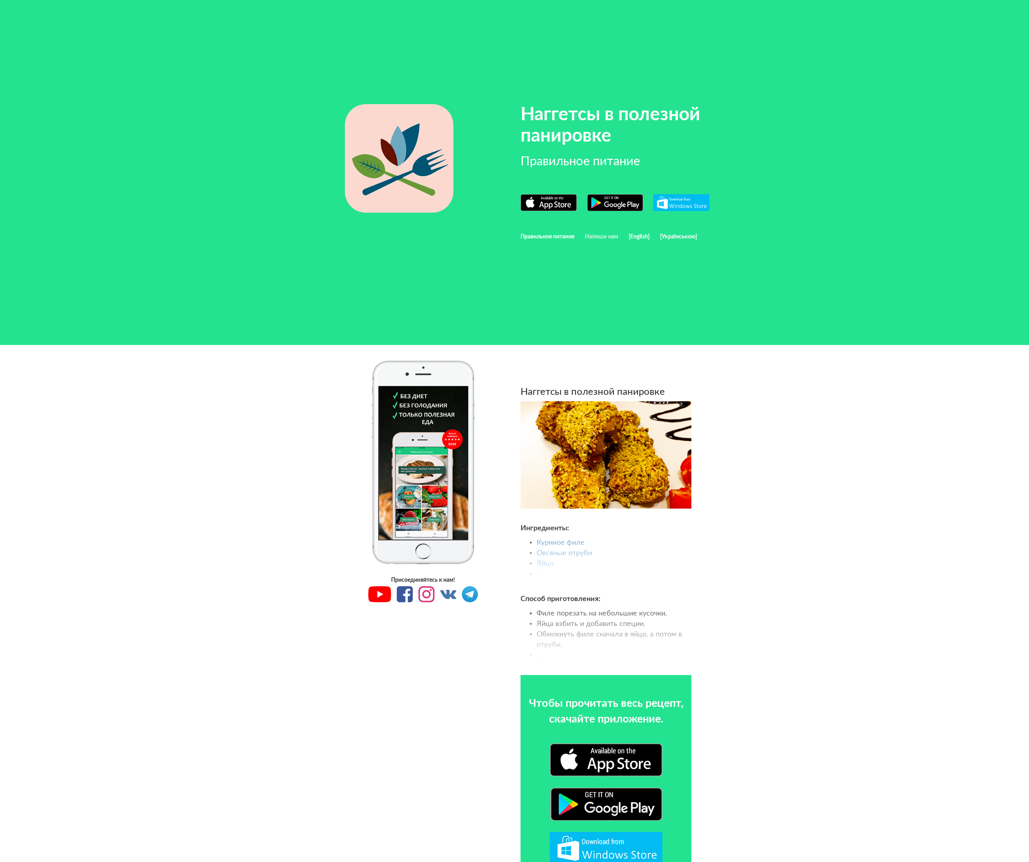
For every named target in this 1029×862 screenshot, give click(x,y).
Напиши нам (601, 237)
